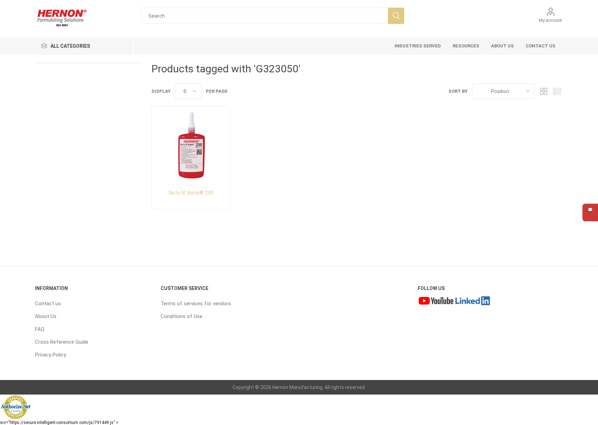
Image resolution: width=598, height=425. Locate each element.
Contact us (48, 303)
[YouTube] (436, 301)
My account (550, 20)
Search (396, 16)
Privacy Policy (50, 355)
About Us (45, 316)
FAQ (39, 329)
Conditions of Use (181, 316)
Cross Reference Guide (61, 342)
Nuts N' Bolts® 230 (191, 193)
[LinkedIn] (472, 301)
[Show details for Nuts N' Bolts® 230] (191, 145)
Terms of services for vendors (196, 303)
